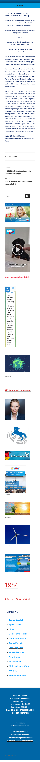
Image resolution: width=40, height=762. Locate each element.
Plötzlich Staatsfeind (17, 599)
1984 (11, 585)
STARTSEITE (12, 156)
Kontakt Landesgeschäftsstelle (20, 738)
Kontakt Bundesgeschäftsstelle (20, 740)
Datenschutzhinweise (12, 755)
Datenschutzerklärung (20, 726)
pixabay (9, 376)
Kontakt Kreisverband (20, 735)
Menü (21, 5)
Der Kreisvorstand (20, 732)
